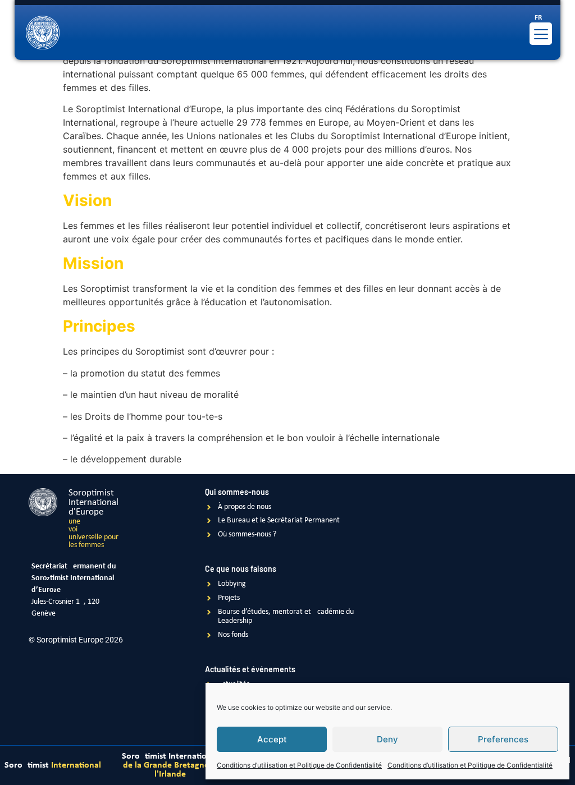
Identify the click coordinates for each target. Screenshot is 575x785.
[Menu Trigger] (541, 33)
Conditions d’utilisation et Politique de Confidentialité (299, 765)
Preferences (503, 739)
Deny (387, 739)
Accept (272, 739)
